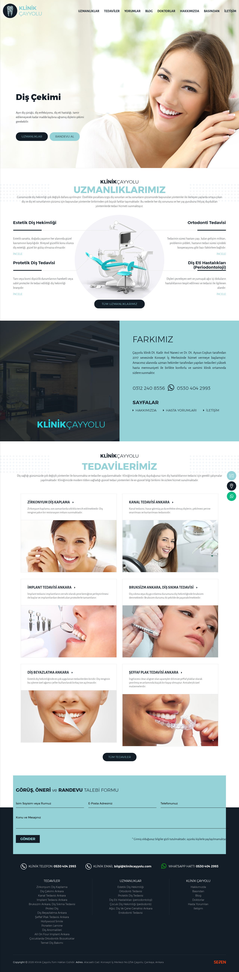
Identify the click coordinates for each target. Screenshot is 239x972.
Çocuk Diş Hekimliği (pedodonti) (130, 904)
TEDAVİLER (112, 11)
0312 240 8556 (149, 388)
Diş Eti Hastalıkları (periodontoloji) (130, 900)
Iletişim (198, 908)
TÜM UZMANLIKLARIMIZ (119, 304)
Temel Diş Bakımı (52, 943)
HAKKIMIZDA (189, 11)
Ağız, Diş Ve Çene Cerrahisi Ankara (130, 908)
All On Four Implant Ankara (52, 934)
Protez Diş (52, 908)
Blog (198, 895)
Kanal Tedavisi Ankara (52, 895)
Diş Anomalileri (52, 930)
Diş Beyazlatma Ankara (52, 912)
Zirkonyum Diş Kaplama (51, 887)
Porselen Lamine (52, 925)
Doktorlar (198, 900)
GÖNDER (27, 839)
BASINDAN (212, 11)
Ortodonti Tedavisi (130, 891)
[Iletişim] (231, 486)
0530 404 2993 (193, 388)
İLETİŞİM (230, 11)
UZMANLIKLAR (88, 11)
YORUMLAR (132, 11)
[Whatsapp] (231, 496)
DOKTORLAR (166, 11)
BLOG (149, 11)
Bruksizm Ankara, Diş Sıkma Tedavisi (52, 904)
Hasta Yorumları (198, 904)
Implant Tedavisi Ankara (52, 900)
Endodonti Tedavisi (131, 912)
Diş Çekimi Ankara (52, 891)
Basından (198, 891)
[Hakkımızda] (231, 475)
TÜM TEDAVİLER (119, 757)
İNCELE (17, 254)
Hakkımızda (198, 887)
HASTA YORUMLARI (181, 410)
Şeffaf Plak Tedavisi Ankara (52, 917)
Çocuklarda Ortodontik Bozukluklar (52, 938)
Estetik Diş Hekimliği (130, 887)
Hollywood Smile (52, 921)
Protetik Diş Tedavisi (130, 895)
